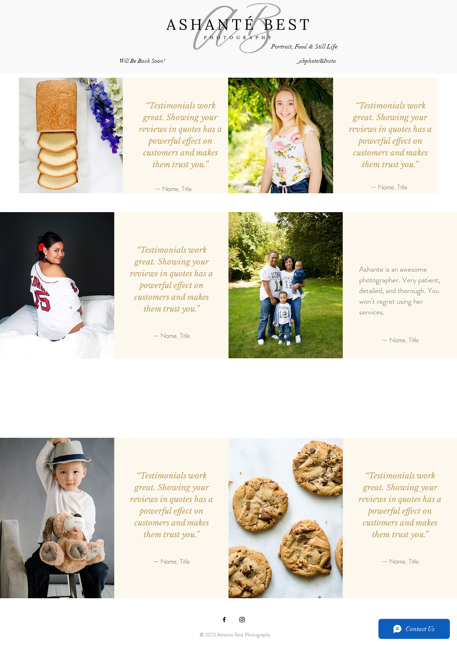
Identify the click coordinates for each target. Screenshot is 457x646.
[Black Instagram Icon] (242, 619)
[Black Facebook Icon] (224, 619)
